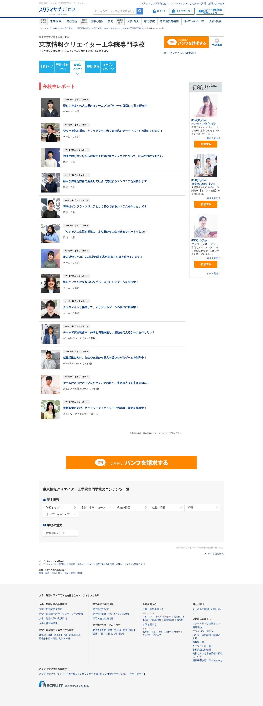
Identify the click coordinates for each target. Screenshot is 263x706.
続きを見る (212, 138)
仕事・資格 (96, 21)
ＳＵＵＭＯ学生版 (89, 674)
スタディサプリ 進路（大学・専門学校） (56, 28)
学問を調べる (150, 624)
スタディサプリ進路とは (154, 3)
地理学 (145, 632)
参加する (205, 144)
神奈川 (80, 573)
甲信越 (63, 634)
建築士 (177, 617)
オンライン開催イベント (135, 564)
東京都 (72, 564)
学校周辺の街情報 (202, 649)
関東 (56, 634)
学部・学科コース (62, 66)
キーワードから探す (203, 645)
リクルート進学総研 (67, 674)
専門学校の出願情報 (103, 618)
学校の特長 (123, 507)
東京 (106, 28)
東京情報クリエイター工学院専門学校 (127, 28)
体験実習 (110, 564)
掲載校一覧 (198, 642)
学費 (190, 507)
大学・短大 (133, 21)
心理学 (168, 632)
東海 (71, 634)
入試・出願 (215, 21)
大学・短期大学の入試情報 (53, 618)
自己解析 (72, 21)
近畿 (41, 638)
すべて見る (212, 273)
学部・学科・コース (93, 507)
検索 (140, 11)
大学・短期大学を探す (50, 609)
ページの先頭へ (216, 554)
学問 (110, 21)
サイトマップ (178, 3)
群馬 (54, 573)
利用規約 (197, 627)
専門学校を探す (84, 28)
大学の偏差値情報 (48, 623)
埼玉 (60, 573)
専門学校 (149, 21)
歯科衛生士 (169, 620)
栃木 (47, 573)
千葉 (66, 573)
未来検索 (56, 21)
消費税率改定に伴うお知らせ (208, 660)
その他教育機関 (169, 21)
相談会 (119, 564)
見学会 (80, 564)
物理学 (177, 632)
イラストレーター (163, 617)
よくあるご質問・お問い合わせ (206, 3)
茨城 (41, 573)
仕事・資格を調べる (153, 609)
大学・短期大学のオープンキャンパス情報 (61, 614)
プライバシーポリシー (204, 631)
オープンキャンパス (194, 21)
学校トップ (46, 66)
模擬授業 (100, 564)
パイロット (147, 617)
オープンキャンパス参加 (179, 52)
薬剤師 (180, 620)
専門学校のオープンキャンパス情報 (111, 614)
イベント (89, 564)
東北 (50, 634)
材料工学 (157, 635)
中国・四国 (51, 638)
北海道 (42, 634)
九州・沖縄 (64, 638)
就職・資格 (93, 66)
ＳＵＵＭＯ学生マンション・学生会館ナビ (122, 674)
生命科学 (146, 635)
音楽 (153, 632)
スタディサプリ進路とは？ (206, 623)
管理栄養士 (156, 620)
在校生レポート (78, 66)
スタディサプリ (47, 674)
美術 (160, 632)
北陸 (77, 634)
